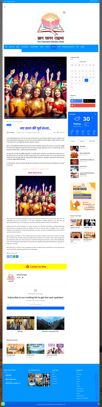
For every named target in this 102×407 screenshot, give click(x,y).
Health (47, 46)
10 (72, 74)
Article (54, 46)
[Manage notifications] (98, 404)
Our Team (54, 381)
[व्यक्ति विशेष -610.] (89, 222)
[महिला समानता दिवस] (55, 349)
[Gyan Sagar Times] (4, 7)
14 (86, 74)
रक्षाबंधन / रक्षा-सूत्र (75, 227)
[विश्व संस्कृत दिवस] (15, 349)
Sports (42, 46)
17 (72, 77)
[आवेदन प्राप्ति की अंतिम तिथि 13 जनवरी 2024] (74, 175)
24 (72, 80)
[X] (21, 277)
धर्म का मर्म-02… (84, 166)
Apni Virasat (25, 46)
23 (93, 77)
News (17, 46)
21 (86, 77)
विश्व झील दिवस (30, 355)
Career (82, 46)
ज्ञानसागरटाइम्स (11, 132)
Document (54, 379)
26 (79, 80)
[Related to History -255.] (76, 235)
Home (6, 46)
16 (93, 74)
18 (75, 77)
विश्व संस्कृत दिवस (11, 355)
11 (75, 74)
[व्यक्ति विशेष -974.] (46, 384)
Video (77, 46)
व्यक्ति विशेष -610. (88, 227)
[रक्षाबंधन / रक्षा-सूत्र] (76, 222)
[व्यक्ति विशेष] (74, 148)
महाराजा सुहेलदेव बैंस (85, 153)
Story (59, 46)
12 (79, 74)
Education (11, 46)
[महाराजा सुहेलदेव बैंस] (74, 155)
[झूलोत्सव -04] (31, 375)
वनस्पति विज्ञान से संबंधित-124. (87, 160)
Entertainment (34, 46)
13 (82, 74)
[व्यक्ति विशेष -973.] (46, 380)
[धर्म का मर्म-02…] (74, 168)
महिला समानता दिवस (52, 355)
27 (82, 80)
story (78, 383)
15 (90, 74)
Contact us (54, 383)
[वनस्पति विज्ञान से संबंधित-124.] (74, 162)
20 (82, 77)
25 (75, 80)
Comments (92, 141)
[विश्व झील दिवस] (35, 349)
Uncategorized (80, 395)
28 (86, 80)
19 (79, 77)
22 (90, 77)
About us (54, 376)
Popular (73, 141)
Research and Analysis (68, 46)
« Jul (71, 87)
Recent (82, 141)
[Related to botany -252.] (39, 384)
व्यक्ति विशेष (82, 146)
